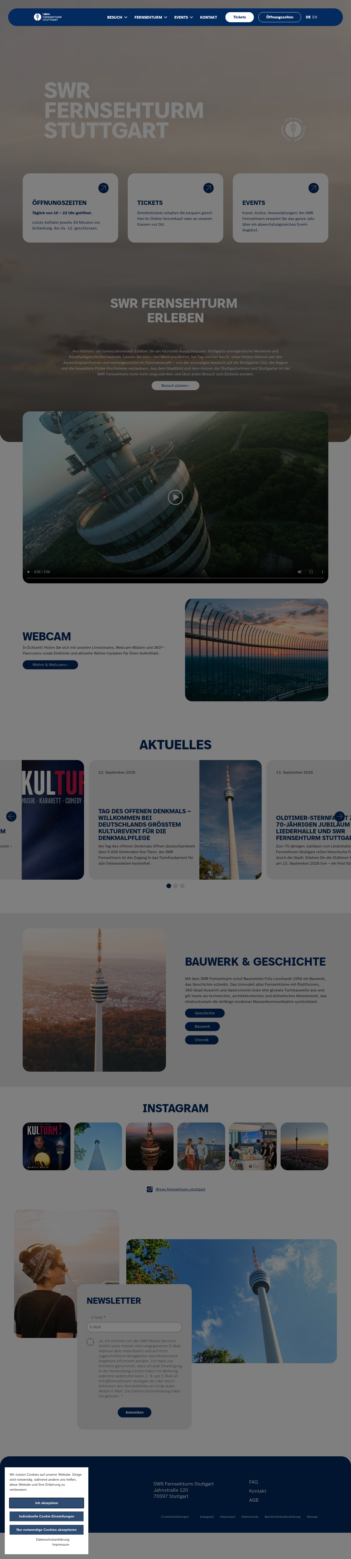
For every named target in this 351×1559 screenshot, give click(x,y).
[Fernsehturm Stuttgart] (47, 16)
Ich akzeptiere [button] (46, 1503)
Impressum (60, 1544)
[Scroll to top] (340, 1548)
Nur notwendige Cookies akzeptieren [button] (46, 1530)
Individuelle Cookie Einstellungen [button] (46, 1516)
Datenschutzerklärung (52, 1539)
